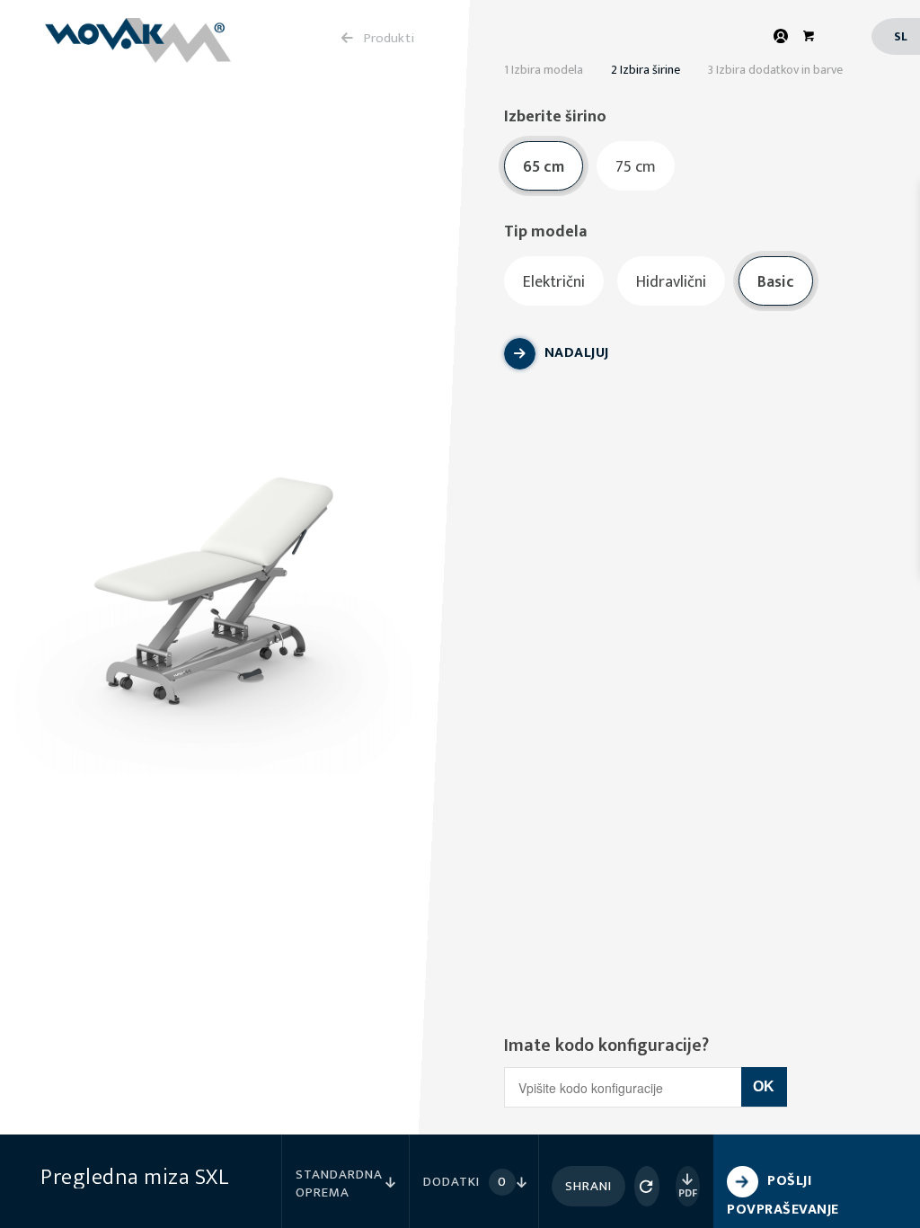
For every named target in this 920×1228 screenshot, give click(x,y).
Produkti (389, 38)
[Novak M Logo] (138, 47)
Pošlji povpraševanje (783, 1195)
